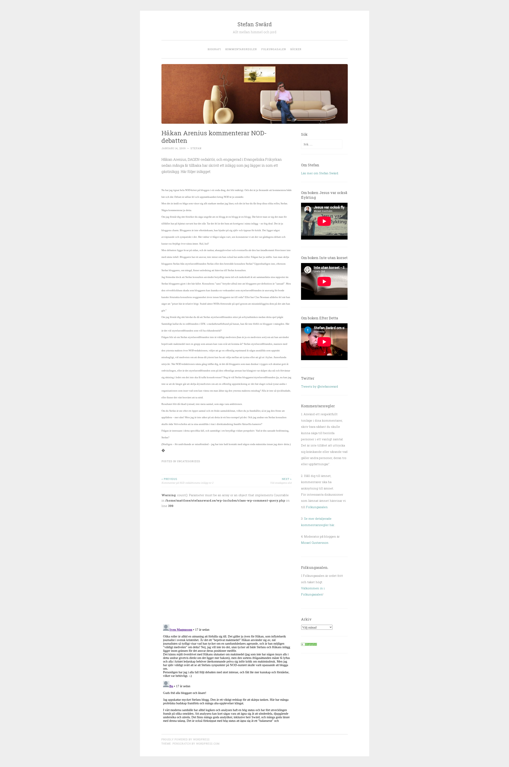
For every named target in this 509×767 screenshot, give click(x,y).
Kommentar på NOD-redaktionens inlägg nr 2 (187, 480)
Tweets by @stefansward (319, 386)
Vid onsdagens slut (281, 480)
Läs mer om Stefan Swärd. (320, 173)
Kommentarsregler (241, 49)
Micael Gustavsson (314, 543)
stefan (195, 148)
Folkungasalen (273, 49)
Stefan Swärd (254, 24)
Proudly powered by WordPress (185, 739)
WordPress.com (208, 743)
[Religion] (309, 645)
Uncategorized (188, 461)
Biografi (214, 49)
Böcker (295, 49)
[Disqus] (226, 563)
